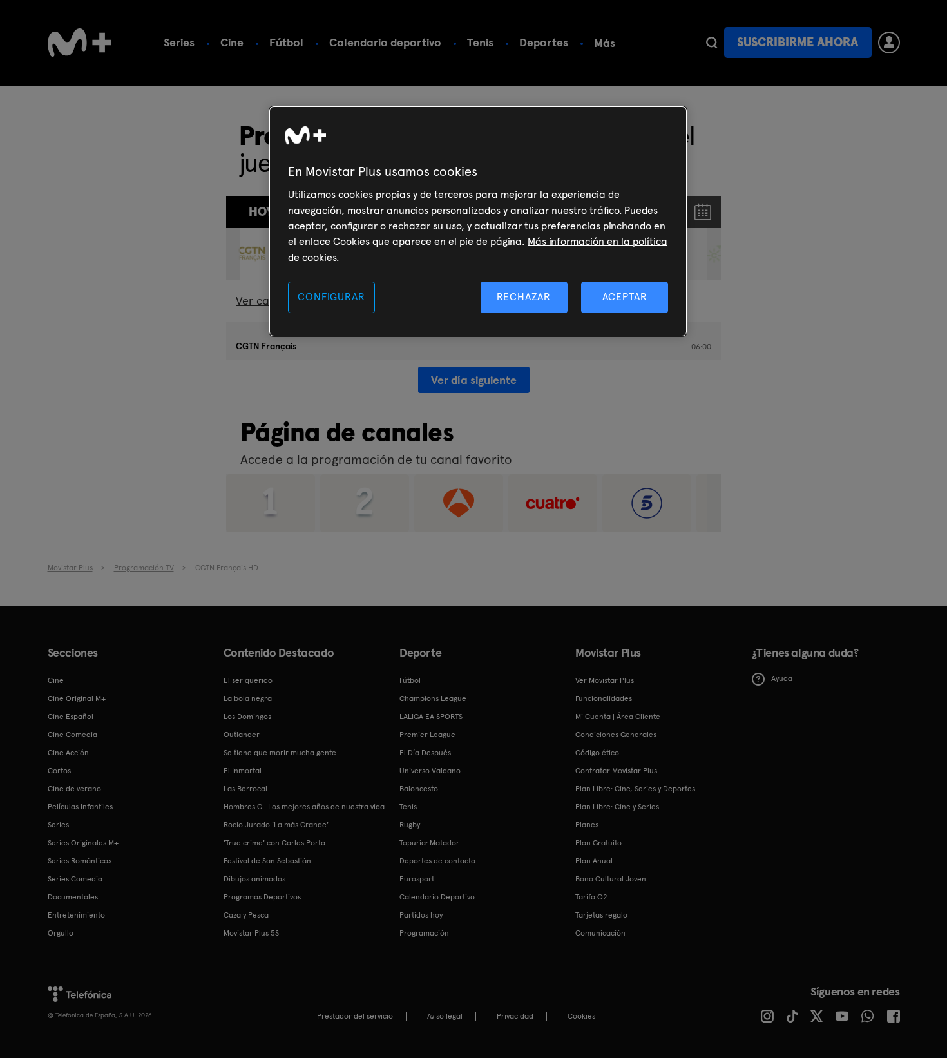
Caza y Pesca (246, 914)
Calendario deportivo (385, 42)
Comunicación (600, 933)
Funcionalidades (603, 698)
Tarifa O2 (591, 896)
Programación (424, 933)
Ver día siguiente (474, 380)
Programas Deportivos (262, 896)
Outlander (242, 734)
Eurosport (416, 878)
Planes (586, 824)
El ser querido (248, 680)
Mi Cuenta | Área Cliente (617, 716)
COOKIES (581, 1016)
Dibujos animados (254, 878)
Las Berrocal (245, 788)
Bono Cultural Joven (610, 878)
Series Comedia (75, 878)
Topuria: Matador (429, 842)
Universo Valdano (430, 770)
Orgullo (60, 933)
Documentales (73, 896)
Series (179, 42)
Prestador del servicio (355, 1016)
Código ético (597, 752)
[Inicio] (80, 42)
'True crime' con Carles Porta (274, 842)
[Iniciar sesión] (889, 42)
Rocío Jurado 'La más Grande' (276, 824)
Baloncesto (418, 788)
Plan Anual (594, 860)
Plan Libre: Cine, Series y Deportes (635, 788)
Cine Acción (68, 752)
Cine (232, 42)
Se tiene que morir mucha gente (280, 752)
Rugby (409, 824)
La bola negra (248, 698)
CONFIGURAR (331, 297)
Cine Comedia (72, 734)
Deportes (543, 42)
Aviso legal (445, 1016)
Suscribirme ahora (797, 42)
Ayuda (781, 678)
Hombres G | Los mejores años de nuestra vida (304, 806)
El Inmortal (243, 770)
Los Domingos (247, 716)
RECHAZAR (524, 297)
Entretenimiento (76, 914)
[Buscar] (711, 42)
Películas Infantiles (80, 806)
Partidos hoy (421, 914)
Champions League (432, 698)
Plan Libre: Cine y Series (617, 806)
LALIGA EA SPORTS (431, 716)
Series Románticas (79, 860)
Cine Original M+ (77, 698)
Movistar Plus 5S (251, 933)
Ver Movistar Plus (604, 680)
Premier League (427, 734)
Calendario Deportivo (437, 896)
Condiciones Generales (615, 734)
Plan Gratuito (598, 842)
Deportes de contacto (437, 860)
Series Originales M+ (83, 842)
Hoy (261, 211)
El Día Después (425, 752)
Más (604, 43)
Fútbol (286, 42)
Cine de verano (74, 788)
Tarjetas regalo (601, 914)
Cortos (59, 770)
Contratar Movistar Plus (616, 770)
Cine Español (70, 716)
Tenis (480, 42)
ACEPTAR (624, 297)
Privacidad (515, 1016)
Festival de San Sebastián (267, 860)
